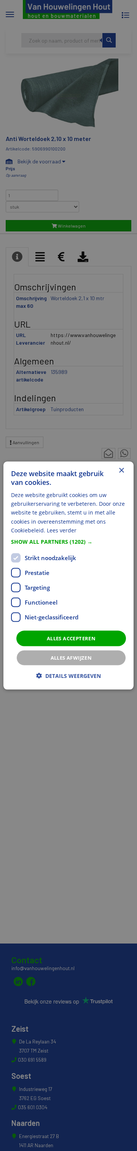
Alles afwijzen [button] (71, 657)
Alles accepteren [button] (71, 638)
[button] (68, 541)
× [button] (121, 470)
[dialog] (68, 575)
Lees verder (61, 530)
